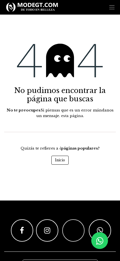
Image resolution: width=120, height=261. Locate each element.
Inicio (60, 160)
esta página (72, 115)
